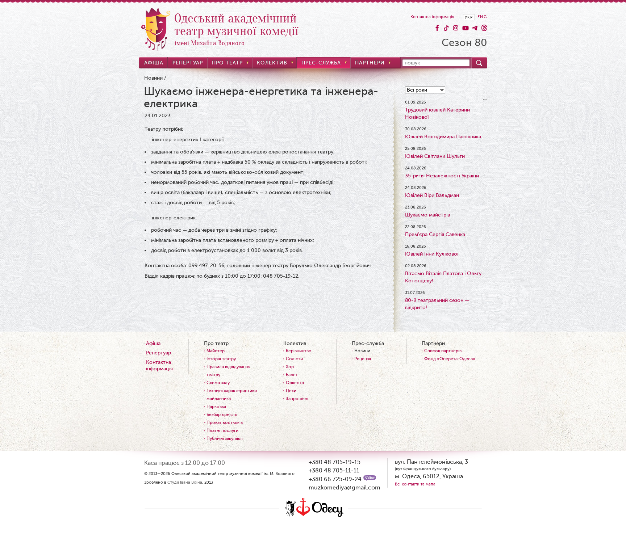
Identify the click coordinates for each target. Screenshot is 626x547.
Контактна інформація (432, 16)
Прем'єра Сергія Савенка (435, 234)
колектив (272, 63)
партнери (370, 63)
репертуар (187, 63)
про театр (227, 63)
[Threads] (484, 27)
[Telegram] (474, 27)
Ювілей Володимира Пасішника (443, 136)
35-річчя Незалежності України (442, 175)
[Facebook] (437, 27)
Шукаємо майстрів (427, 215)
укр (469, 17)
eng (482, 16)
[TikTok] (446, 27)
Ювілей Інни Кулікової (431, 254)
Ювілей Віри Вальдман (432, 195)
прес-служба (321, 63)
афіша (153, 63)
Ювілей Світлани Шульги (435, 156)
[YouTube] (465, 27)
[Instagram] (455, 27)
